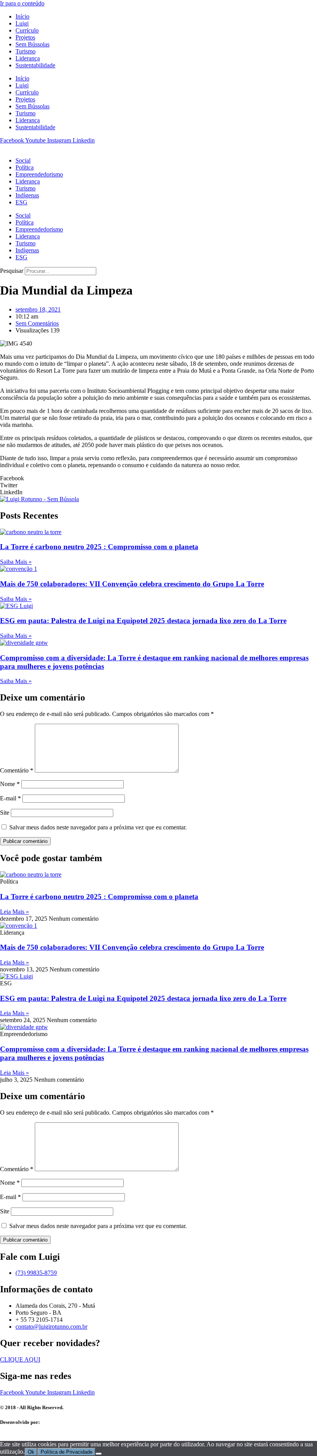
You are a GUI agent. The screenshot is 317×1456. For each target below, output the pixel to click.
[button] (158, 478)
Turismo (25, 51)
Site (4, 812)
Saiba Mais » (16, 561)
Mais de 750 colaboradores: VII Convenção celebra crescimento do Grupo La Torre (132, 584)
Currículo (27, 30)
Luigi (22, 23)
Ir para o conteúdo (22, 3)
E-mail (10, 798)
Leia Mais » (14, 911)
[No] (98, 1454)
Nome (10, 784)
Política (24, 167)
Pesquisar (11, 270)
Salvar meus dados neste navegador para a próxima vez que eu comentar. (98, 827)
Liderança (27, 58)
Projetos (25, 37)
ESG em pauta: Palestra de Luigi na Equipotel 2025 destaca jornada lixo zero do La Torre (143, 621)
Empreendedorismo (39, 174)
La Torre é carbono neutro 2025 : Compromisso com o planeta (99, 547)
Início (22, 16)
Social (23, 160)
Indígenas (27, 195)
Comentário (16, 770)
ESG (21, 202)
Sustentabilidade (35, 65)
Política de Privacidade (66, 1452)
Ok (31, 1452)
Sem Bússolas (32, 44)
